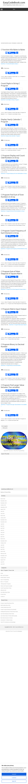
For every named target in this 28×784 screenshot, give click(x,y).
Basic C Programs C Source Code (11, 76)
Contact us (3, 596)
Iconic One (8, 631)
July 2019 (2, 561)
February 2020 (3, 553)
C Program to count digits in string (14, 114)
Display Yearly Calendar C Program (13, 150)
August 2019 (3, 559)
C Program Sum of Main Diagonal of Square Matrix (17, 303)
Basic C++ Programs (4, 581)
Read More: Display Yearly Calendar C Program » (10, 135)
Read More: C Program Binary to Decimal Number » (11, 365)
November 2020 (4, 540)
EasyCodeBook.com (14, 2)
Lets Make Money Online (5, 592)
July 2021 (2, 530)
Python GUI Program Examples (6, 585)
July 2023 (2, 511)
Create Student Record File (6, 607)
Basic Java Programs (4, 575)
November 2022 (4, 521)
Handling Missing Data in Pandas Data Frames (9, 611)
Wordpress (20, 631)
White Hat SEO (3, 590)
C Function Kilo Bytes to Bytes (13, 50)
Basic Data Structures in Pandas (7, 617)
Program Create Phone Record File (7, 603)
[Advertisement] (14, 27)
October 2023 (3, 505)
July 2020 (2, 545)
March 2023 (3, 515)
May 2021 (2, 534)
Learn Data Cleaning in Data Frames (7, 613)
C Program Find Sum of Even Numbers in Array (16, 225)
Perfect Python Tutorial (5, 577)
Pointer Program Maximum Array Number (8, 609)
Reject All (14, 781)
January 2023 (3, 517)
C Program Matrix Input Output (13, 309)
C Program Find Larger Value (12, 420)
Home (2, 573)
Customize (14, 777)
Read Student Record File (5, 605)
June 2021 (2, 532)
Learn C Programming (5, 579)
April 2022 (2, 528)
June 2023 (2, 513)
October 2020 (3, 542)
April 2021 (2, 536)
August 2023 (3, 509)
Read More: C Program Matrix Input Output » (18, 324)
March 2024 (3, 498)
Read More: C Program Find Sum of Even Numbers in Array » (13, 211)
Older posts (4, 427)
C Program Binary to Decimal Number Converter (16, 379)
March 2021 (3, 538)
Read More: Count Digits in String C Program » (10, 99)
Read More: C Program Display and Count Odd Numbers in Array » (14, 173)
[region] (14, 773)
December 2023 (4, 500)
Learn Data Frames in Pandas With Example (9, 615)
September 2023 (4, 507)
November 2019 (4, 555)
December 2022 (4, 519)
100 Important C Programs (6, 583)
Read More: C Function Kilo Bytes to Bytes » (9, 63)
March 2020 (3, 551)
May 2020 (2, 547)
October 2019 (3, 557)
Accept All (14, 774)
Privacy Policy (3, 594)
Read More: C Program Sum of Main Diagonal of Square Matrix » (13, 289)
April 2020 (2, 549)
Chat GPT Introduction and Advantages (8, 622)
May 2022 (2, 526)
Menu (14, 9)
